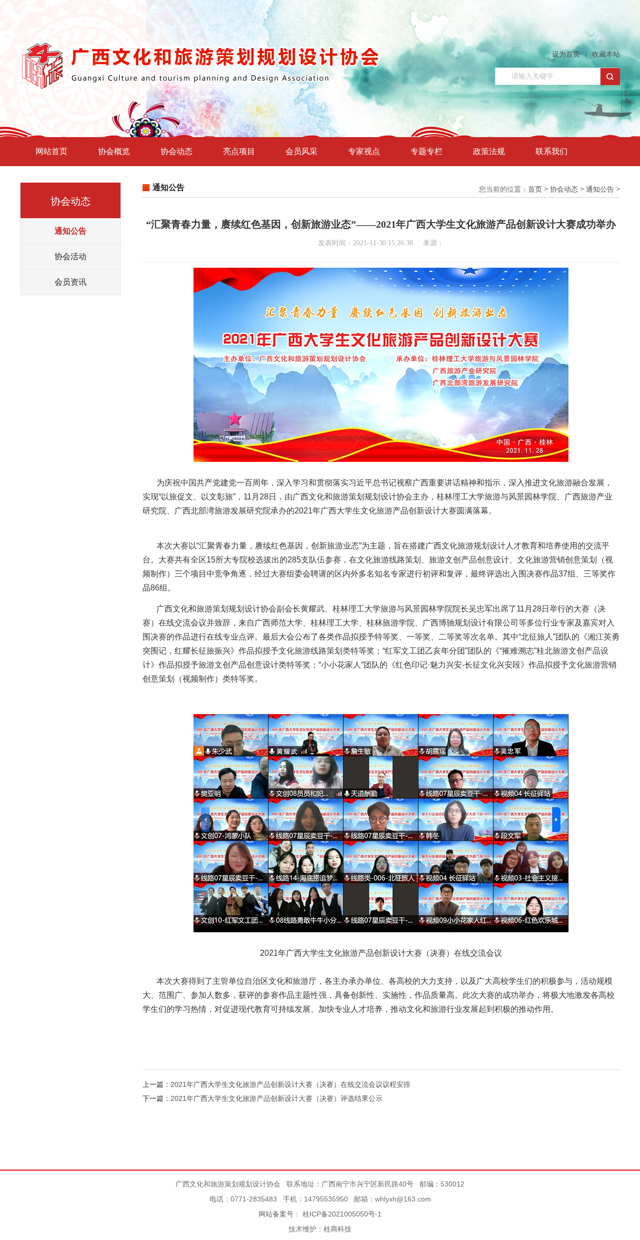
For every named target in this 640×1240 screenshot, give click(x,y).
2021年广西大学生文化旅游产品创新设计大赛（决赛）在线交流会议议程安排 (290, 1084)
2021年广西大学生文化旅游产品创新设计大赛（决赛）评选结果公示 (276, 1098)
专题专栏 (426, 151)
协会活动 (70, 256)
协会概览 (114, 151)
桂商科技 (338, 1229)
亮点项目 (239, 151)
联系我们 (552, 151)
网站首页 (52, 151)
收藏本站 (606, 54)
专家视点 (364, 151)
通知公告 (70, 231)
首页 (535, 189)
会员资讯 (70, 282)
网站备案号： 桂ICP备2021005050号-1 (320, 1214)
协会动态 (176, 151)
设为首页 (566, 54)
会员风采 (302, 151)
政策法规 (489, 151)
